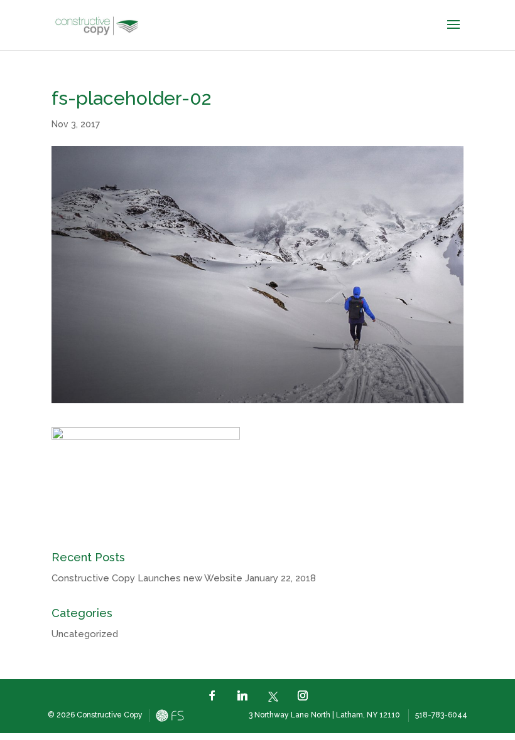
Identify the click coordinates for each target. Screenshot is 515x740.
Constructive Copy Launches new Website (147, 578)
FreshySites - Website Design (170, 715)
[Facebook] (212, 695)
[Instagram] (302, 695)
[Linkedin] (242, 695)
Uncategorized (85, 634)
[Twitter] (272, 695)
